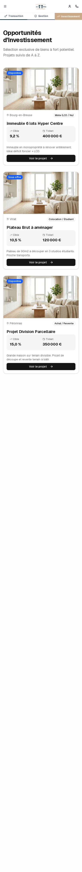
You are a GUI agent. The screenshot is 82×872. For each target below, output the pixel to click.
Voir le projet (38, 158)
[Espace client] (69, 6)
